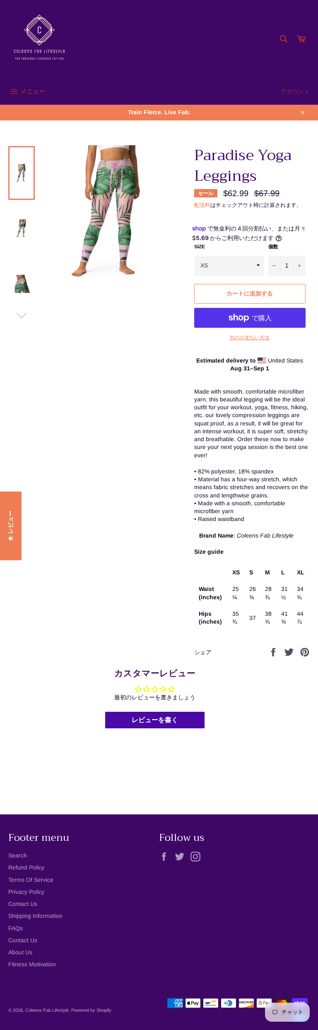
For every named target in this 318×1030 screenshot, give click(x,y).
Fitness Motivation (32, 964)
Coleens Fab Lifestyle (47, 1010)
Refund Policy (26, 867)
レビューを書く (155, 719)
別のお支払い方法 (250, 338)
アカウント (295, 91)
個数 (273, 247)
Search (17, 855)
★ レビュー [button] (10, 525)
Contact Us (22, 903)
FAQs (15, 928)
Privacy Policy (26, 891)
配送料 (202, 205)
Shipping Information (35, 915)
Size (199, 247)
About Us (20, 952)
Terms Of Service (30, 879)
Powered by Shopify (91, 1010)
